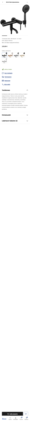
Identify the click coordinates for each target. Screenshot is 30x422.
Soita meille (7, 84)
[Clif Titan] (16, 55)
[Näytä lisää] (27, 2)
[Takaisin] (3, 2)
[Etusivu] (4, 419)
